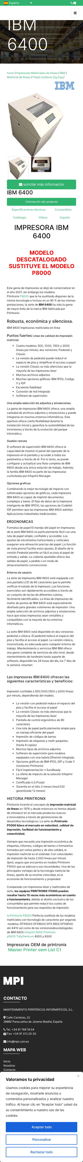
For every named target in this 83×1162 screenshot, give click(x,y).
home (10, 73)
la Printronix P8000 (19, 915)
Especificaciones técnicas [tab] (28, 209)
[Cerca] (78, 1076)
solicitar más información (43, 184)
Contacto (9, 1069)
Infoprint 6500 (33, 932)
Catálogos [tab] (19, 217)
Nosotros (9, 1065)
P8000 (25, 296)
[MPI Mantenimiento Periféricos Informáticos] (14, 13)
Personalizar (41, 1139)
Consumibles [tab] (63, 209)
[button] (19, 3)
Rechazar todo (41, 1152)
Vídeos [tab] (43, 217)
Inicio (6, 1061)
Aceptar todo (42, 1127)
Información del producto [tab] (42, 201)
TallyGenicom (25, 936)
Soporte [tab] (65, 217)
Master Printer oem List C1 (34, 949)
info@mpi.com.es (18, 1041)
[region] (41, 1117)
